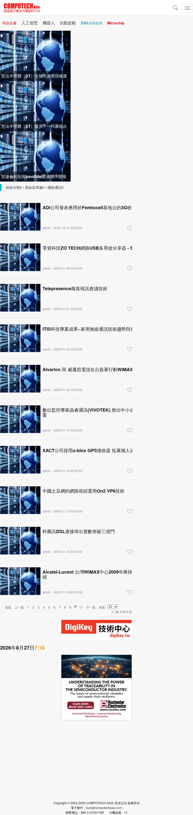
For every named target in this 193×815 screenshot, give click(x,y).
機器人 (49, 23)
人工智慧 (30, 23)
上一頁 (19, 607)
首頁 (8, 607)
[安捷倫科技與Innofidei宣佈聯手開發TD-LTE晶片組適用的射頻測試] (35, 156)
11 (81, 607)
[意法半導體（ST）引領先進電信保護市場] (35, 55)
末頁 (102, 607)
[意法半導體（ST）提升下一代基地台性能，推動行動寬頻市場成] (35, 105)
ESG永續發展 (91, 22)
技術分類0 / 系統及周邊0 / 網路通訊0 (35, 187)
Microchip (115, 22)
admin (46, 228)
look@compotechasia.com (104, 807)
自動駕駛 (68, 23)
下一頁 (90, 607)
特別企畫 (10, 22)
